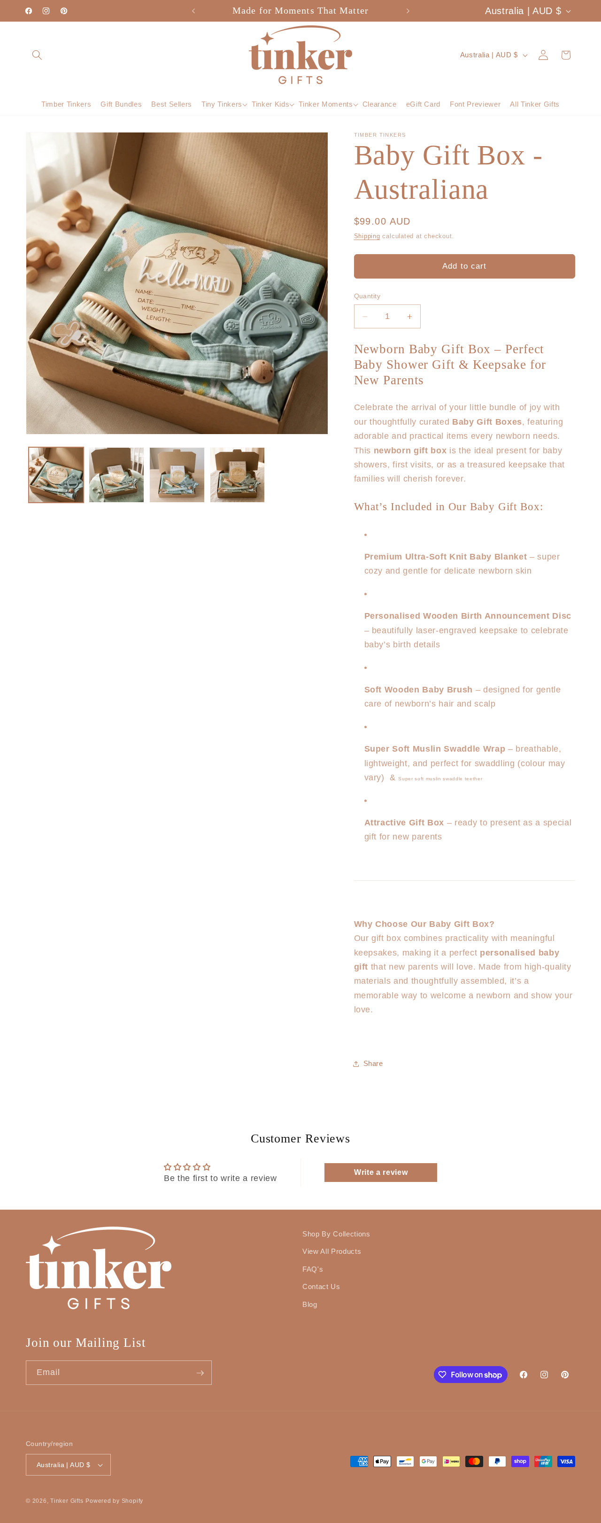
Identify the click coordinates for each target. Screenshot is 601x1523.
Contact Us (321, 1287)
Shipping (367, 236)
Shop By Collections (336, 1234)
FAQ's (312, 1269)
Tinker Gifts (66, 1501)
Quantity (367, 296)
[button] (37, 54)
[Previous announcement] (193, 11)
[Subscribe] (200, 1373)
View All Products (331, 1251)
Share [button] (373, 1063)
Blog (309, 1304)
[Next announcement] (408, 11)
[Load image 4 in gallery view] (237, 475)
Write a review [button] (381, 1172)
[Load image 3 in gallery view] (177, 475)
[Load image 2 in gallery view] (116, 475)
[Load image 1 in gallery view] (56, 475)
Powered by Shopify (114, 1501)
